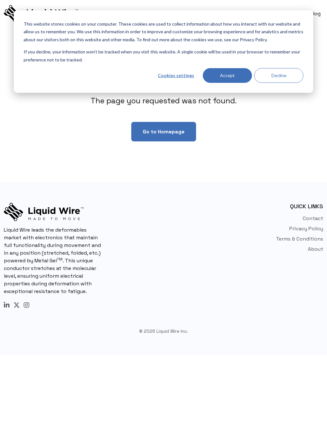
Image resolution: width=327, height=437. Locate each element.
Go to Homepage (164, 131)
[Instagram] (26, 305)
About (315, 249)
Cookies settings (176, 75)
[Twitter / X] (16, 305)
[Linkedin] (7, 305)
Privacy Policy (306, 228)
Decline (278, 75)
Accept (227, 75)
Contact (313, 218)
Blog (315, 13)
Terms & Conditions (299, 238)
